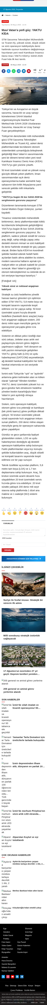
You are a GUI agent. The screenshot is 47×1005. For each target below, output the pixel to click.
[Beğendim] (4, 509)
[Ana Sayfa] (2, 15)
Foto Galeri (6, 942)
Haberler (8, 15)
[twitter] (9, 71)
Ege (4, 929)
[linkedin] (24, 71)
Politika (6, 939)
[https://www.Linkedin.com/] (17, 976)
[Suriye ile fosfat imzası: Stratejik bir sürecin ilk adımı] (23, 584)
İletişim (37, 986)
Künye (30, 986)
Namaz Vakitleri (8, 971)
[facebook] (4, 71)
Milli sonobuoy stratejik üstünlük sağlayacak (21, 637)
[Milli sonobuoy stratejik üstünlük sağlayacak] (23, 620)
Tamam (42, 1002)
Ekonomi (28, 929)
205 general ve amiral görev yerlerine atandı (18, 690)
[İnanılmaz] (36, 509)
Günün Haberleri (23, 945)
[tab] (8, 523)
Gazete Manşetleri (9, 964)
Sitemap (13, 986)
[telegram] (19, 71)
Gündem (15, 15)
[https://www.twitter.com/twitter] (3, 976)
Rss (6, 986)
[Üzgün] (42, 509)
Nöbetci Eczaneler (9, 967)
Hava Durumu (7, 961)
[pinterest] (29, 71)
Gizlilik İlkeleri (29, 990)
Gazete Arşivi (22, 952)
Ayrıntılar (34, 1002)
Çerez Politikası (16, 990)
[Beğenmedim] (20, 509)
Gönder (7, 550)
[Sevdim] (15, 509)
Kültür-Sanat (8, 935)
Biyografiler (6, 952)
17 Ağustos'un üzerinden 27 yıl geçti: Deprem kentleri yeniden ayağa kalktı (20, 673)
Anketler (5, 957)
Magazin (28, 935)
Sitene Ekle (22, 986)
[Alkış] (9, 509)
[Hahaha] (31, 509)
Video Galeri (6, 945)
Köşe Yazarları (7, 949)
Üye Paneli (21, 942)
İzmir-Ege (29, 932)
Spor (27, 939)
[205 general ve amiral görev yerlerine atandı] (23, 682)
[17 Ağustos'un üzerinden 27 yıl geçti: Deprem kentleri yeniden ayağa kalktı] (23, 655)
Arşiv (19, 949)
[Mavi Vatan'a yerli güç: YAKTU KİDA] (23, 91)
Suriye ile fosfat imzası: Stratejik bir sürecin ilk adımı (23, 601)
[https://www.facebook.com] (12, 976)
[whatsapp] (14, 71)
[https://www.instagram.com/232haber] (8, 976)
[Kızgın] (26, 509)
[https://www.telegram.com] (22, 976)
